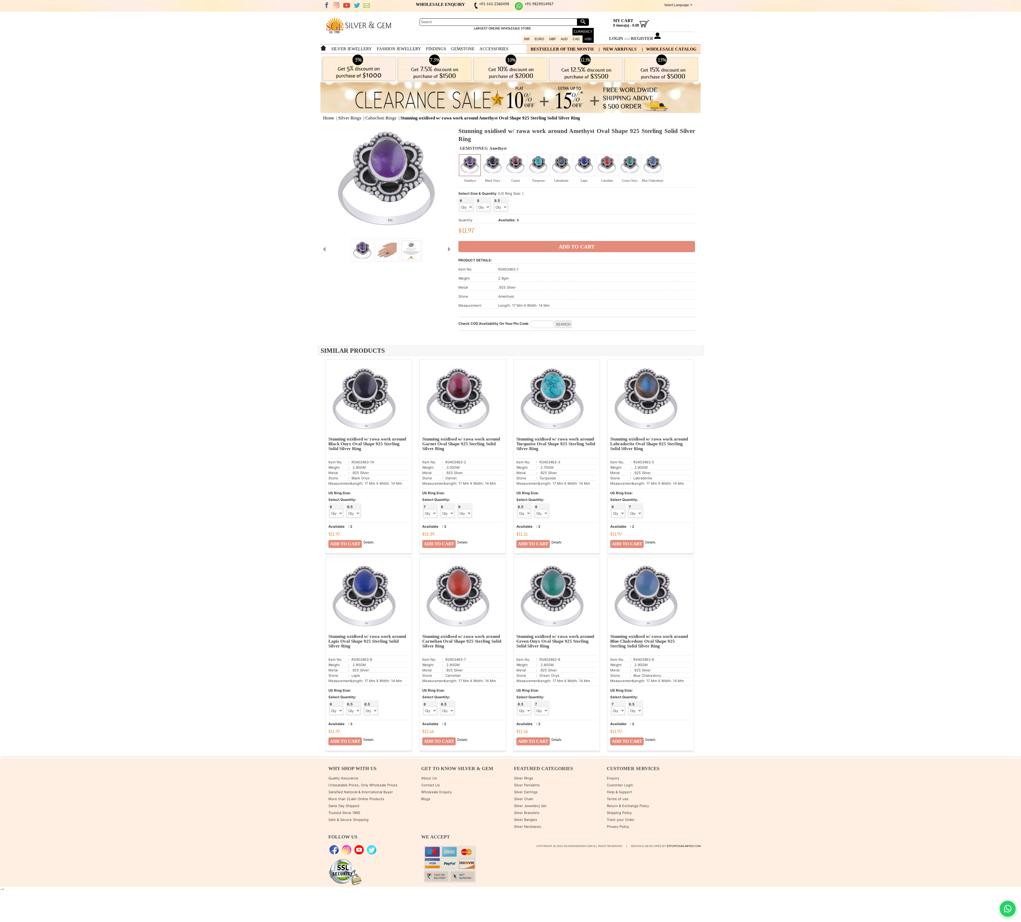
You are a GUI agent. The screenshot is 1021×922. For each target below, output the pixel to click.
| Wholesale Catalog (669, 49)
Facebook (326, 5)
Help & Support (619, 792)
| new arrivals (618, 49)
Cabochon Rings (380, 118)
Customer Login (620, 785)
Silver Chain (523, 799)
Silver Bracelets (526, 813)
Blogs (425, 799)
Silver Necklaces (527, 826)
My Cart (623, 20)
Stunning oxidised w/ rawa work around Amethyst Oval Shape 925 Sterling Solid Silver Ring (490, 118)
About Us (429, 778)
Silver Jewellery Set (530, 806)
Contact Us (430, 785)
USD (588, 39)
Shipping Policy (619, 813)
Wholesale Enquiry (436, 792)
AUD (564, 39)
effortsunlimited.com (684, 846)
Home (328, 118)
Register (642, 38)
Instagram (336, 5)
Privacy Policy (618, 826)
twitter (356, 5)
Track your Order (621, 819)
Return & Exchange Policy (628, 806)
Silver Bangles (525, 819)
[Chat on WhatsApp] (1008, 909)
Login (616, 38)
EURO (539, 39)
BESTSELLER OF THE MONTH (562, 49)
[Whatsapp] (519, 9)
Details (368, 542)
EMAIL (366, 5)
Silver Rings (349, 118)
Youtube (346, 5)
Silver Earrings (526, 792)
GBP (552, 39)
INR (527, 39)
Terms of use (618, 799)
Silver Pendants (527, 785)
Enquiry (613, 778)
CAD (576, 39)
